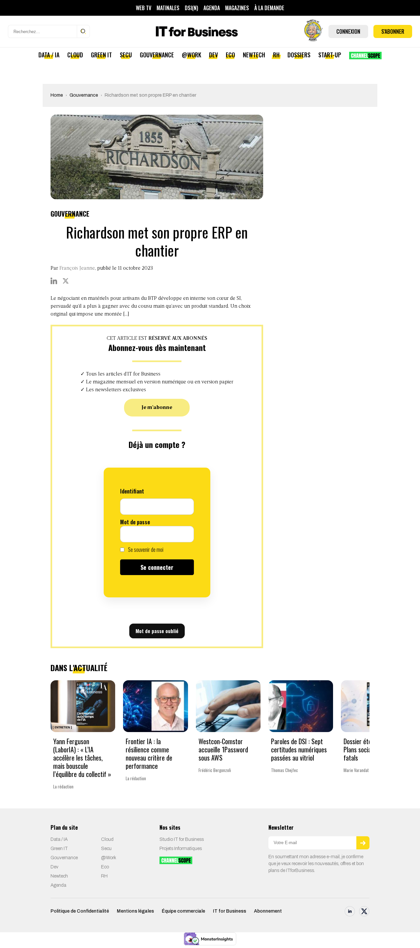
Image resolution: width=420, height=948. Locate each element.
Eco (230, 54)
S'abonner (392, 31)
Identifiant (132, 491)
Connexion (348, 31)
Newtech (254, 54)
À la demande (269, 8)
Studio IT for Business (181, 839)
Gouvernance (157, 54)
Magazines (237, 8)
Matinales (168, 8)
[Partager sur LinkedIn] (54, 281)
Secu (126, 54)
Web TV (143, 8)
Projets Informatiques (180, 848)
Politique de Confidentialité (80, 911)
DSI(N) (191, 8)
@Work (191, 54)
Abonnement (268, 911)
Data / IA (48, 54)
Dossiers (298, 54)
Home (57, 95)
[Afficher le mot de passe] (185, 534)
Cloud (75, 54)
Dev (213, 54)
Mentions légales (135, 911)
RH (276, 54)
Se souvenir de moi (145, 549)
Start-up (329, 54)
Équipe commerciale (183, 911)
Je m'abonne (157, 407)
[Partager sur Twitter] (65, 281)
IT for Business (229, 911)
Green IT (101, 54)
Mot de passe (135, 522)
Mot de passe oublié (157, 630)
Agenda (211, 8)
